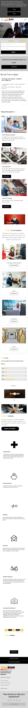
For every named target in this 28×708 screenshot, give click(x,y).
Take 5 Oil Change (5, 683)
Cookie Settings (19, 5)
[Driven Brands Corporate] (14, 131)
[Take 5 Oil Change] (14, 194)
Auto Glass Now (5, 685)
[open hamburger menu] (2, 20)
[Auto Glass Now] (14, 163)
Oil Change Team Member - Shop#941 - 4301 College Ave (12, 79)
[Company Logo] (9, 19)
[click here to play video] (14, 219)
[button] (13, 52)
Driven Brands (4, 680)
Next (24, 394)
